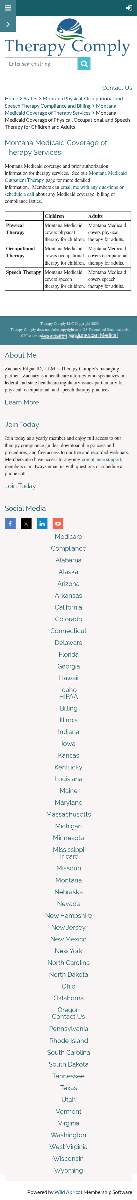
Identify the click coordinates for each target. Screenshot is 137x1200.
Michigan (68, 826)
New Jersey (68, 927)
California (68, 607)
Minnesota (68, 838)
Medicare (68, 536)
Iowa (68, 743)
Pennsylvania (68, 1028)
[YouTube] (58, 523)
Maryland (69, 802)
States (30, 98)
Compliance (68, 548)
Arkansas (68, 595)
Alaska (68, 572)
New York (69, 951)
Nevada (68, 904)
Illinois (69, 720)
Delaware (69, 642)
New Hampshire (68, 915)
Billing (68, 708)
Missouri (68, 868)
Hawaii (68, 678)
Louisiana (68, 779)
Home (11, 98)
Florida (69, 654)
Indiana (68, 732)
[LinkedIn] (42, 523)
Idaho (68, 690)
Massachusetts (68, 814)
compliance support (101, 459)
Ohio (69, 986)
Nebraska (68, 892)
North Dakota (68, 974)
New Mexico (68, 939)
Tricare (68, 856)
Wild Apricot (68, 1192)
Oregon (69, 1010)
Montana (68, 880)
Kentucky (68, 767)
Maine (69, 791)
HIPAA (68, 696)
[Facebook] (10, 523)
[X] (26, 523)
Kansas (68, 755)
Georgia (68, 666)
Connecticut (68, 631)
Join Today (20, 486)
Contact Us (117, 87)
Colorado (68, 619)
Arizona (68, 584)
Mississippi (68, 850)
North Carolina (68, 963)
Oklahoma (69, 998)
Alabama (68, 560)
